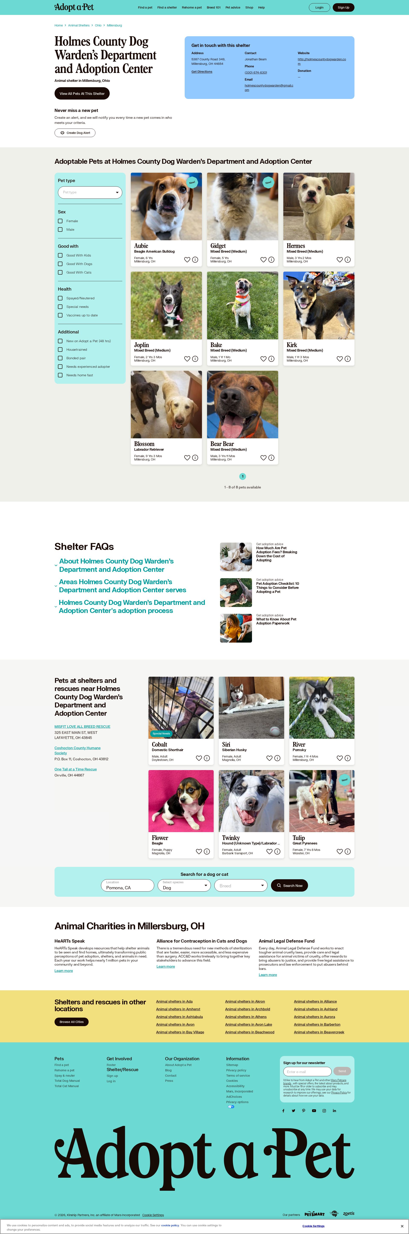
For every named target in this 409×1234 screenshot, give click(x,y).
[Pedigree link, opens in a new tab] (334, 1213)
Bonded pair (76, 358)
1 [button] (242, 476)
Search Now (293, 885)
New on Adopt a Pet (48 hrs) (88, 341)
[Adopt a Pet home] (74, 7)
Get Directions (202, 71)
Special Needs (161, 733)
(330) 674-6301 (256, 72)
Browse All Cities (72, 1022)
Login (319, 7)
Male (70, 229)
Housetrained (76, 350)
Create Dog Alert (78, 133)
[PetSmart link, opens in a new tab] (314, 1213)
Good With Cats (78, 272)
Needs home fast (79, 375)
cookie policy (170, 1225)
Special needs (77, 307)
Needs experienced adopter (88, 367)
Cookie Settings (153, 1215)
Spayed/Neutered (80, 298)
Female (72, 221)
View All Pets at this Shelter (82, 93)
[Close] (402, 1226)
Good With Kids (78, 255)
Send (342, 1071)
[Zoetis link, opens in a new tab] (348, 1213)
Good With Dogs (79, 264)
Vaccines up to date (82, 315)
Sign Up (343, 7)
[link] (192, 7)
